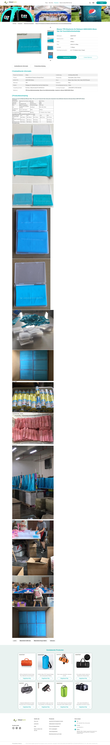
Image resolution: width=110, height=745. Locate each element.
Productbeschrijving (40, 66)
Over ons (36, 721)
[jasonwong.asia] (20, 728)
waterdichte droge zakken (40, 640)
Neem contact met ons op (38, 729)
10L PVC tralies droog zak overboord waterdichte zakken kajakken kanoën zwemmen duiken (64, 703)
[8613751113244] (13, 728)
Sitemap (20, 743)
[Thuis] (19, 721)
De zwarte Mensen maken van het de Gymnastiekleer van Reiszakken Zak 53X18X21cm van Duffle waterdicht (45, 703)
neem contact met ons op (66, 2)
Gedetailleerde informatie (21, 66)
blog (35, 726)
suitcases (52, 640)
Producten (20, 23)
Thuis (46, 2)
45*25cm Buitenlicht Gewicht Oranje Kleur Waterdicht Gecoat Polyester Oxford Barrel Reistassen (27, 675)
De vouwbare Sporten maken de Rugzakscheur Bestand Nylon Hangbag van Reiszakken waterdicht (83, 675)
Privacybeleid (15, 743)
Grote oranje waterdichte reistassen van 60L (64, 675)
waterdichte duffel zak (25, 640)
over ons (51, 2)
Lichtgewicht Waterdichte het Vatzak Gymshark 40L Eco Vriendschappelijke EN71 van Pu (27, 703)
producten (56, 2)
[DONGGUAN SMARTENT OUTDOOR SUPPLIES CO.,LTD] (10, 3)
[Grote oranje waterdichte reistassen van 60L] (64, 663)
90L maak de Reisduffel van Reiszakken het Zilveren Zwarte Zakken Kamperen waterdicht (83, 703)
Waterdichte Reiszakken (29, 23)
